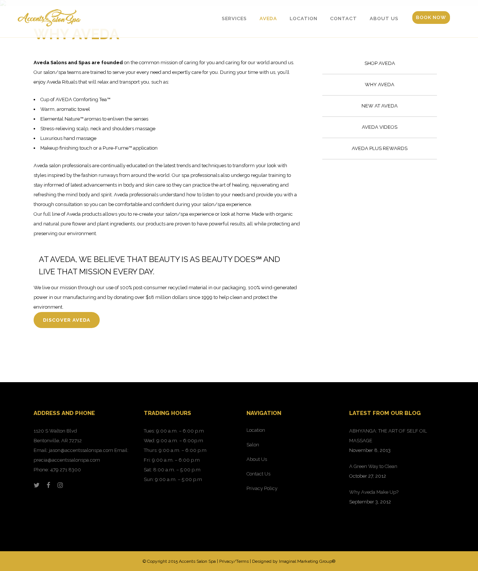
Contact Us (258, 474)
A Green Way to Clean (373, 466)
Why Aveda (379, 84)
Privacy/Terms (234, 561)
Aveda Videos (379, 127)
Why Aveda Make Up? (373, 492)
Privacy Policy (261, 488)
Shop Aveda (379, 63)
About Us (256, 459)
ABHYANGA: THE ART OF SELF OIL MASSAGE (388, 435)
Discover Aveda (66, 320)
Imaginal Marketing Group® (307, 561)
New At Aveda (379, 106)
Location (255, 430)
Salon (252, 444)
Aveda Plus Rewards (379, 148)
